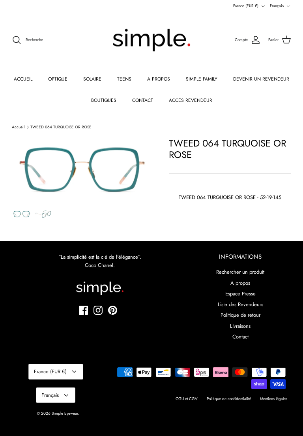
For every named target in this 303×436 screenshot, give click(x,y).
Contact (240, 336)
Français (277, 6)
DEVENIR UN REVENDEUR (261, 79)
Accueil (18, 127)
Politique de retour (240, 315)
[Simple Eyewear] (151, 40)
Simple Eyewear (65, 413)
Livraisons (240, 326)
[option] (82, 169)
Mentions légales (273, 399)
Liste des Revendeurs (240, 304)
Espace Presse (240, 293)
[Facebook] (83, 310)
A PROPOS (158, 79)
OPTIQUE (57, 79)
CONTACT (142, 100)
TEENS (124, 79)
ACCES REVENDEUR (190, 100)
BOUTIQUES (103, 100)
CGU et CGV (187, 399)
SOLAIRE (92, 79)
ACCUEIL (23, 79)
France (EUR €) (245, 6)
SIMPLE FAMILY (201, 79)
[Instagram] (98, 310)
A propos (240, 283)
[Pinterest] (112, 310)
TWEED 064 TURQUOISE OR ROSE (61, 127)
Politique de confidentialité (229, 399)
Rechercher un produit (240, 272)
